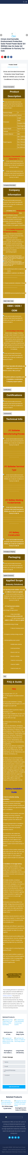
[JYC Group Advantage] (14, 260)
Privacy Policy (22, 1152)
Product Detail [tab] (13, 64)
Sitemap (14, 1152)
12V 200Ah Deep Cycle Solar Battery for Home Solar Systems (20, 1033)
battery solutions (7, 996)
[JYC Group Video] (14, 203)
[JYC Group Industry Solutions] (14, 597)
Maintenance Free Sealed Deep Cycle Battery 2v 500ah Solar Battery (8, 1033)
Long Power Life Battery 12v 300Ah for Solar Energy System (20, 1052)
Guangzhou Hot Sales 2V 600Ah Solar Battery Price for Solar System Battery (8, 1052)
